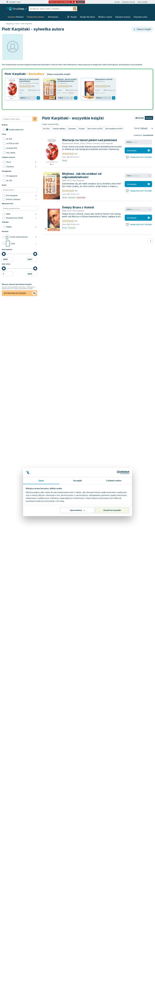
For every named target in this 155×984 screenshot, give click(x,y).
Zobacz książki (143, 29)
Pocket (82, 129)
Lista (149, 118)
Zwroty (117, 2)
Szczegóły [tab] (77, 480)
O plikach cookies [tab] (113, 480)
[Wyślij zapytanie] (75, 9)
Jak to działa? (142, 2)
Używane (72, 129)
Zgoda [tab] (41, 480)
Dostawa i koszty (128, 2)
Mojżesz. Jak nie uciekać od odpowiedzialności (67, 80)
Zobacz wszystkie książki (58, 74)
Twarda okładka (58, 129)
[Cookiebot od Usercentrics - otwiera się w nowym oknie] (118, 472)
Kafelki (140, 118)
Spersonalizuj (76, 510)
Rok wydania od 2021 (113, 129)
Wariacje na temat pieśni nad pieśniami (29, 80)
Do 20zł (46, 129)
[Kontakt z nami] (7, 2)
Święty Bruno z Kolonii (103, 79)
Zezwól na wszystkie (112, 510)
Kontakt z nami (14, 2)
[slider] (4, 254)
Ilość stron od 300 (95, 129)
